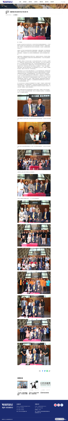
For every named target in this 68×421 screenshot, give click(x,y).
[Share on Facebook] (42, 371)
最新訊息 (5, 6)
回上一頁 (7, 10)
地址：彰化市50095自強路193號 (22, 411)
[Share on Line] (47, 371)
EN (63, 1)
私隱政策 (64, 419)
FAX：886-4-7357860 (20, 409)
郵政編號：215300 (38, 409)
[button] (59, 419)
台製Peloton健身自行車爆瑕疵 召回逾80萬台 (34, 393)
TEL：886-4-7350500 (20, 407)
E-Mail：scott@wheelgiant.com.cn (40, 406)
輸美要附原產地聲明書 (44, 392)
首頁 (2, 6)
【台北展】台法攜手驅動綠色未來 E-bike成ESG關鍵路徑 (22, 393)
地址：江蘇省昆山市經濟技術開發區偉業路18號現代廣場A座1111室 (42, 412)
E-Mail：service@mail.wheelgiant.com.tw (23, 406)
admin (44, 389)
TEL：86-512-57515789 (39, 407)
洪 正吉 (21, 389)
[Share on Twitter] (45, 371)
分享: (40, 370)
